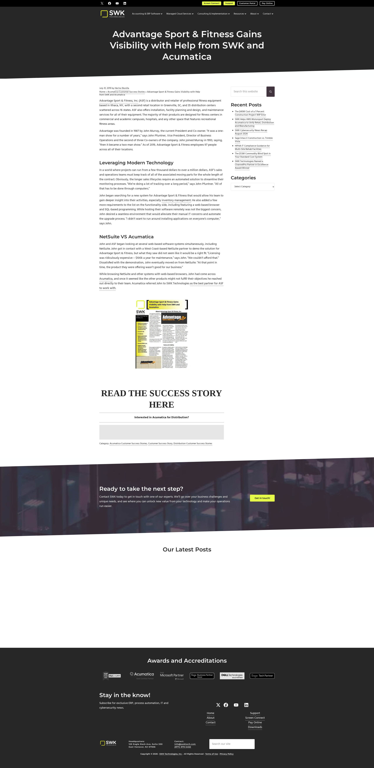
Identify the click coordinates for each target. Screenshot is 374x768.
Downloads (255, 727)
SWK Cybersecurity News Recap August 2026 (251, 132)
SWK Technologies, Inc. (170, 754)
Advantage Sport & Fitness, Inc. (118, 100)
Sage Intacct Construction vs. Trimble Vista (254, 139)
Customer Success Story (160, 444)
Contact (210, 722)
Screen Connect (211, 3)
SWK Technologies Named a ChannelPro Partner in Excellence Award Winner (251, 164)
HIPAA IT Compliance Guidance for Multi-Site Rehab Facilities (252, 147)
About (210, 718)
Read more (113, 638)
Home (102, 92)
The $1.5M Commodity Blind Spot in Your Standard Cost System (253, 155)
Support (229, 3)
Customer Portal (247, 3)
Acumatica (105, 279)
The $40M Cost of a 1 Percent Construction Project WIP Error (250, 113)
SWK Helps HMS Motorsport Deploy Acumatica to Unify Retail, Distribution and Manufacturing (254, 122)
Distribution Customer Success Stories (193, 444)
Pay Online (267, 3)
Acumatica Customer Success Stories (126, 92)
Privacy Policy (227, 754)
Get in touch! (262, 498)
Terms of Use (211, 754)
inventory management (176, 200)
